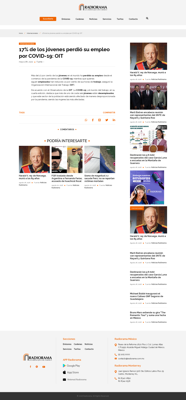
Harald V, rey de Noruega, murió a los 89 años (32, 177)
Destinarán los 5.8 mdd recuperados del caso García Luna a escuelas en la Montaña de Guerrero (148, 159)
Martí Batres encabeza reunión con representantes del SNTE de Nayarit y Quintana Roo (147, 115)
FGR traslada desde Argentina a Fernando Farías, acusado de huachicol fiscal (67, 178)
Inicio (21, 33)
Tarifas (77, 349)
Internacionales (32, 33)
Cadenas (78, 344)
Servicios (67, 349)
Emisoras (67, 344)
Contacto (89, 349)
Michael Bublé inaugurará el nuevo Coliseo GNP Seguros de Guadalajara (146, 296)
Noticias (89, 344)
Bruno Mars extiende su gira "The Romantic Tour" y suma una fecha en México (148, 315)
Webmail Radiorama (76, 379)
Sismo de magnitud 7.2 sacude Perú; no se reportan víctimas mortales (99, 178)
